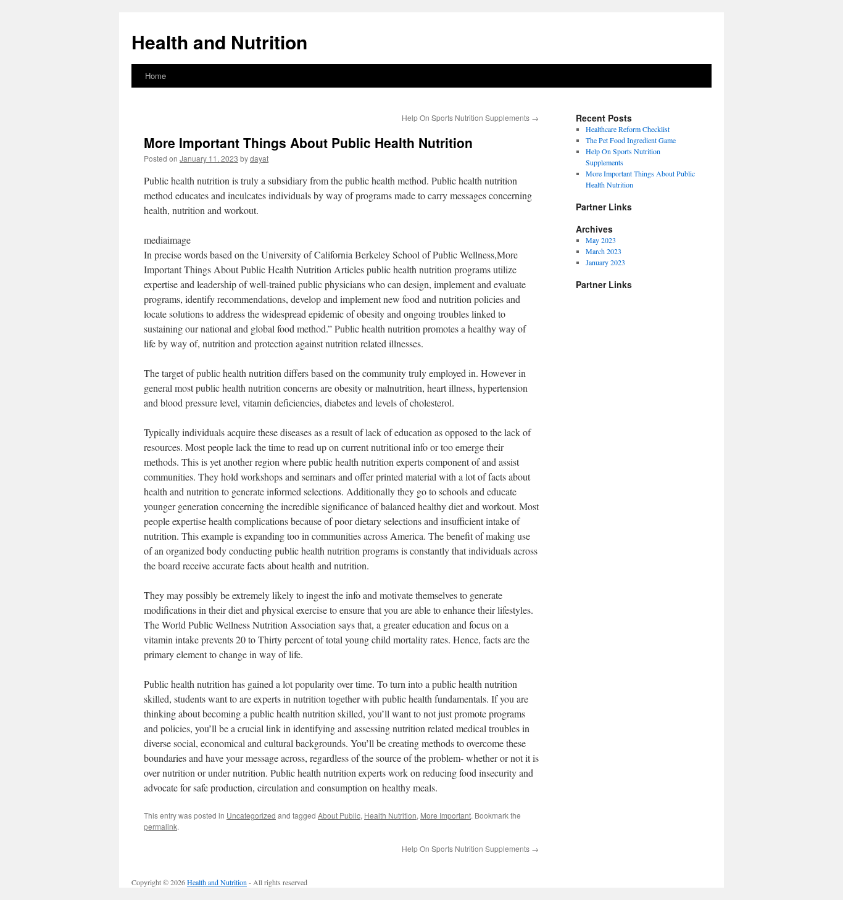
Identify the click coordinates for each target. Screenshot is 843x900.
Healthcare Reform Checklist (628, 129)
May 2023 (601, 240)
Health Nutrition (390, 815)
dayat (259, 158)
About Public (339, 815)
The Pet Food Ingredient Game (631, 140)
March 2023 (603, 251)
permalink (160, 826)
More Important (445, 815)
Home (155, 75)
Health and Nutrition (219, 41)
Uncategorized (251, 815)
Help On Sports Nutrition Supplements (470, 117)
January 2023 (605, 262)
